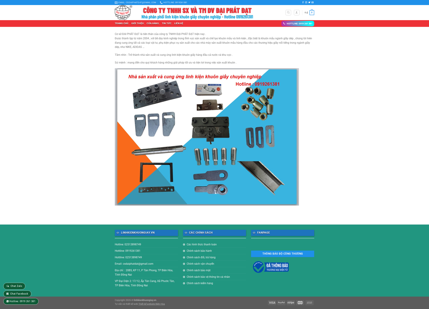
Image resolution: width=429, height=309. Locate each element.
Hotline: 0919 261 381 (22, 301)
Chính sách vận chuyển (200, 263)
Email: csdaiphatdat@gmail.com (134, 263)
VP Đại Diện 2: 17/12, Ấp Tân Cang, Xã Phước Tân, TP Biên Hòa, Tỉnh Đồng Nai (144, 283)
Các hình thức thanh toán (202, 244)
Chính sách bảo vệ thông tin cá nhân (208, 276)
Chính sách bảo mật (198, 270)
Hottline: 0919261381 (127, 250)
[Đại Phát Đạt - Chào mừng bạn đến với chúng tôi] (125, 12)
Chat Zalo (16, 286)
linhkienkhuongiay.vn (145, 300)
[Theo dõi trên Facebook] (303, 2)
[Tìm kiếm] (288, 12)
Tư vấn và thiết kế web (126, 304)
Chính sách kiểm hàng (200, 283)
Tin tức (166, 23)
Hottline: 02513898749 (128, 257)
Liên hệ (178, 23)
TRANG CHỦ (121, 23)
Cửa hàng (153, 23)
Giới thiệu (137, 23)
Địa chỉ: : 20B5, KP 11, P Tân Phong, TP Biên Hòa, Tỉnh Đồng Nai (144, 272)
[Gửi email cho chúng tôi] (313, 2)
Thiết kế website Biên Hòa (151, 304)
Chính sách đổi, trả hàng (201, 257)
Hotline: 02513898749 (128, 244)
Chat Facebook (19, 293)
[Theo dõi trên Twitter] (309, 2)
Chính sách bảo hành (199, 250)
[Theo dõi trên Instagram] (306, 2)
